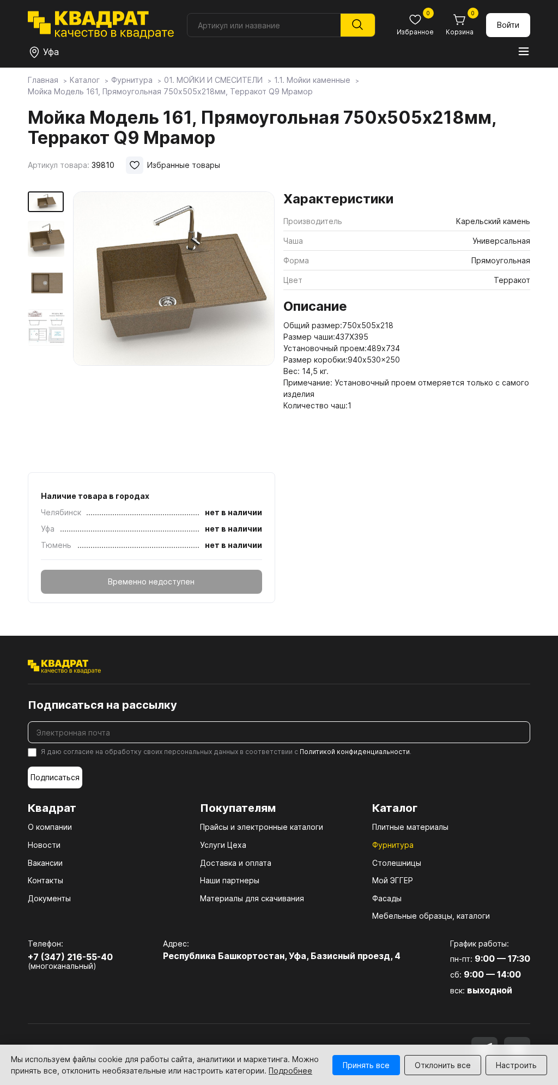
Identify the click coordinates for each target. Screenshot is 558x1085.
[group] (174, 328)
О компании (50, 826)
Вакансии (45, 862)
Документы (49, 898)
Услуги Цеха (223, 844)
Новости (44, 844)
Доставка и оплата (235, 862)
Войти (508, 24)
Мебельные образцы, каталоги (431, 915)
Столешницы (396, 862)
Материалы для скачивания (252, 898)
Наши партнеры (229, 880)
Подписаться (55, 777)
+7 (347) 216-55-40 (70, 957)
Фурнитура (393, 844)
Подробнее (290, 1070)
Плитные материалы (410, 826)
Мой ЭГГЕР (392, 880)
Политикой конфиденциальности (355, 752)
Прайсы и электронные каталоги (261, 826)
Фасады (387, 898)
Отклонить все (443, 1065)
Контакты (45, 880)
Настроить (516, 1065)
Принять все (366, 1065)
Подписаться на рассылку (102, 705)
